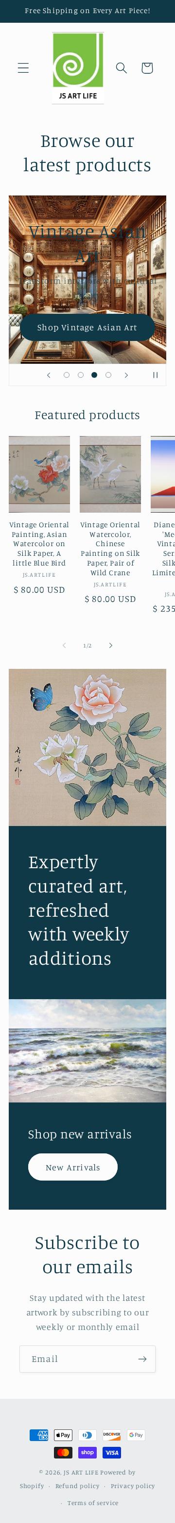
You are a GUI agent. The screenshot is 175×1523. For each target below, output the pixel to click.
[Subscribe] (142, 1359)
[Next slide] (126, 375)
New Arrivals (73, 1167)
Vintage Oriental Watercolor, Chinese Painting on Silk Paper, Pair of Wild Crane (110, 549)
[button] (23, 68)
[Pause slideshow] (155, 375)
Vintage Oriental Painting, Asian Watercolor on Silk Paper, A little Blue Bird (39, 544)
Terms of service (93, 1503)
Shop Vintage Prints (87, 307)
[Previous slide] (48, 375)
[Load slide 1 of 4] (66, 375)
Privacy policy (133, 1486)
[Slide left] (64, 645)
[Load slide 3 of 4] (95, 375)
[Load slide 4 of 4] (109, 375)
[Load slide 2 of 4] (80, 375)
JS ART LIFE (81, 1472)
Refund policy (77, 1486)
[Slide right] (111, 645)
